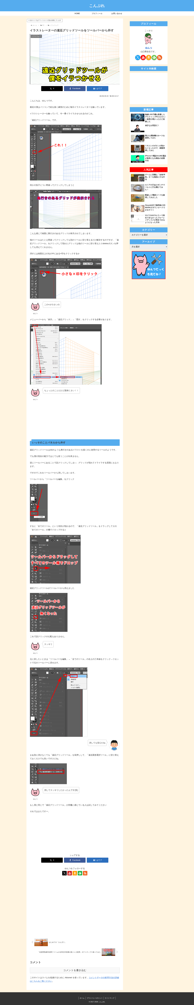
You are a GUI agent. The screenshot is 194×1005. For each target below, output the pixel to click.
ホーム (82, 998)
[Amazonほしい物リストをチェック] (75, 873)
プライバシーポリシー (95, 998)
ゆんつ (148, 48)
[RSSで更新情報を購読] (85, 873)
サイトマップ (109, 998)
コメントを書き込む (74, 970)
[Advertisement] (75, 419)
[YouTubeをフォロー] (69, 873)
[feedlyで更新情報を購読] (80, 873)
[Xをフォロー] (64, 873)
